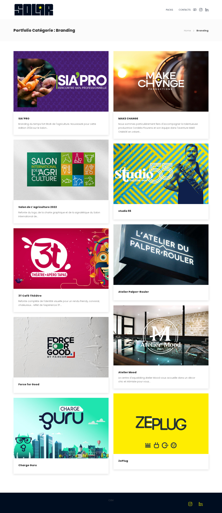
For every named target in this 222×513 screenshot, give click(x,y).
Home (187, 30)
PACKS (169, 9)
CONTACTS (185, 9)
